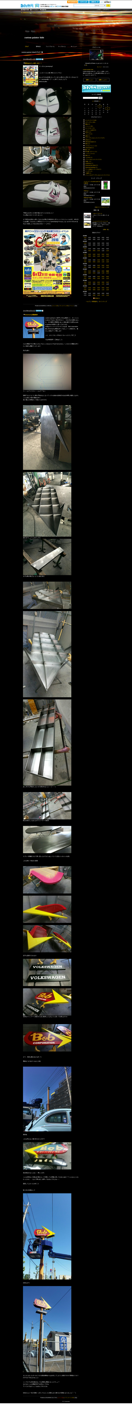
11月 (103, 256)
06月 (107, 254)
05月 (103, 254)
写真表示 (79, 54)
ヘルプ (101, 1)
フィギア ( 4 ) (88, 171)
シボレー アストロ (97, 213)
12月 (107, 250)
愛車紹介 (38, 46)
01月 (85, 237)
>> (99, 101)
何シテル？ (99, 66)
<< (93, 101)
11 (107, 108)
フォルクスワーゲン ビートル (100, 221)
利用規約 (94, 301)
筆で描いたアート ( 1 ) (91, 151)
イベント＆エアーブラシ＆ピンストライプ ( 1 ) (97, 175)
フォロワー (103, 80)
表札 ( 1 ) (87, 155)
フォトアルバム (50, 46)
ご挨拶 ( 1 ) (88, 173)
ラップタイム (62, 46)
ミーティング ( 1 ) (90, 153)
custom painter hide (34, 37)
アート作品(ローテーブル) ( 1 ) (93, 169)
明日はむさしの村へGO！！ (33, 63)
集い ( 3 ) (87, 149)
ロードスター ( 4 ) (90, 128)
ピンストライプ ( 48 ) (90, 120)
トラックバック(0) (63, 305)
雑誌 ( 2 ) (87, 124)
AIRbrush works (88, 197)
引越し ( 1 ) (88, 161)
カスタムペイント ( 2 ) (91, 145)
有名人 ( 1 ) (88, 132)
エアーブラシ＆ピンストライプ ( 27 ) (95, 138)
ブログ (34, 12)
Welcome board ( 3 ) (90, 141)
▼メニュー (74, 46)
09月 (94, 250)
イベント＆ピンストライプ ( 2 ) (93, 159)
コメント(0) (55, 305)
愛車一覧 (106, 229)
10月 (98, 250)
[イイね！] (39, 59)
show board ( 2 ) (89, 147)
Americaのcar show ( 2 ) (91, 165)
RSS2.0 (97, 298)
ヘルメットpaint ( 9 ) (90, 130)
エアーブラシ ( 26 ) (90, 122)
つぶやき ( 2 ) (88, 157)
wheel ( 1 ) (88, 140)
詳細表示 (67, 54)
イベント (71, 305)
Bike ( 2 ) (87, 143)
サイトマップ (103, 301)
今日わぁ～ (86, 190)
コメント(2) (60, 1397)
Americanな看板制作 (31, 314)
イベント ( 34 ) (89, 126)
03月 (94, 254)
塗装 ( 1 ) (87, 136)
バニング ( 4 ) (88, 134)
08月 (89, 250)
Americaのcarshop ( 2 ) (91, 167)
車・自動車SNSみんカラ (26, 12)
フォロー (89, 80)
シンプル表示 (73, 54)
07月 (85, 256)
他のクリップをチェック (101, 207)
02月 (89, 254)
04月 (98, 254)
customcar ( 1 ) (89, 163)
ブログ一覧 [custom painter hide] (44, 12)
